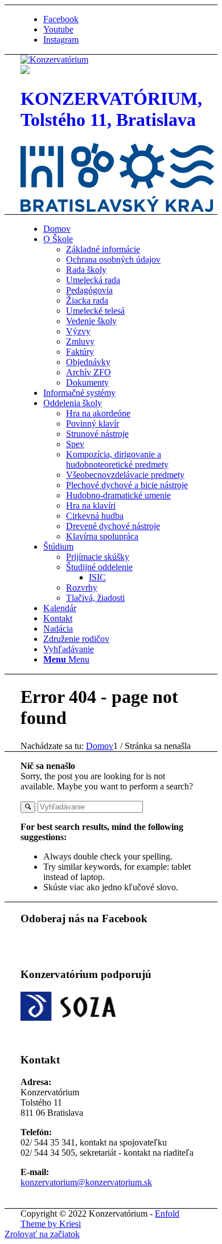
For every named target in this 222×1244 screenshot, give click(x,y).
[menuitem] (122, 229)
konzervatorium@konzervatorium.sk (86, 1182)
